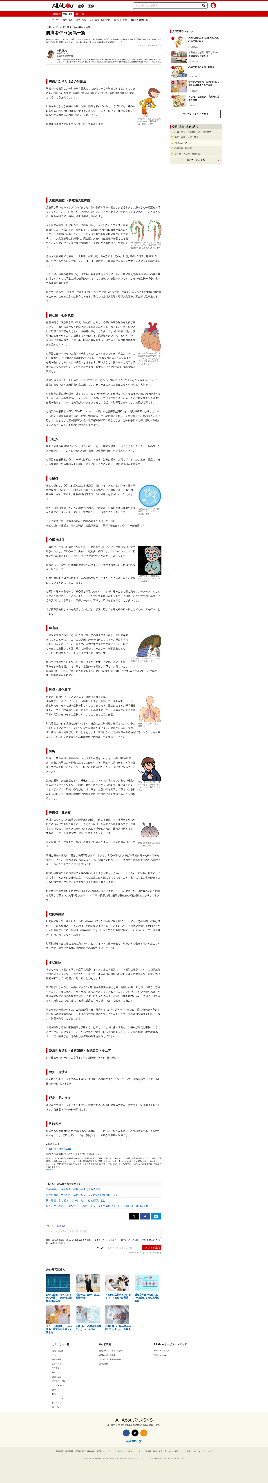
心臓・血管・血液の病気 (100, 20)
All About (55, 20)
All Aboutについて (135, 1451)
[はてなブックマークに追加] (156, 1216)
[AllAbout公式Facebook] (126, 1432)
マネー (55, 1355)
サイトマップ (198, 1451)
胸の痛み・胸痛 (120, 20)
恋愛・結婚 (56, 1377)
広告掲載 (91, 1451)
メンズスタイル (58, 1385)
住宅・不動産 (57, 1351)
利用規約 (101, 1451)
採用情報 (69, 1451)
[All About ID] (213, 5)
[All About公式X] (135, 1432)
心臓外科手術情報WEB (59, 1148)
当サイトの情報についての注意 (178, 1451)
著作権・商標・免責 (153, 1451)
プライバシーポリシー (116, 1451)
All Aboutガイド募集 (106, 1355)
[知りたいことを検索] (203, 5)
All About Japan (160, 1355)
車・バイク (56, 1407)
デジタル (55, 1368)
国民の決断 (103, 1364)
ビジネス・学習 (58, 1381)
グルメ (55, 1403)
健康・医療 (85, 6)
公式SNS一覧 (134, 1441)
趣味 (54, 1394)
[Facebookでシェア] (145, 1216)
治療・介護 (79, 14)
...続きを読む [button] (156, 62)
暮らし (55, 1372)
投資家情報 (80, 1451)
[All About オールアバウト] (63, 6)
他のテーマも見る (195, 160)
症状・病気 (67, 14)
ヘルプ (209, 1451)
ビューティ (56, 1364)
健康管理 (57, 14)
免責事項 (50, 1169)
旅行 (54, 1390)
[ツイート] (134, 1216)
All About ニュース (161, 1351)
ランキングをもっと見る (196, 113)
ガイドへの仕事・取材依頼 (109, 1359)
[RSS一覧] (143, 1432)
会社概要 (59, 1451)
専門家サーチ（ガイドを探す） (111, 1351)
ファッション (57, 1398)
